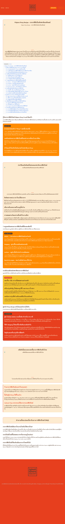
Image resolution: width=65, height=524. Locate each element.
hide (10, 64)
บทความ (7, 8)
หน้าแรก (2, 8)
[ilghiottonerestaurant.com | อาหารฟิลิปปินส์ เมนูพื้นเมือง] (32, 7)
